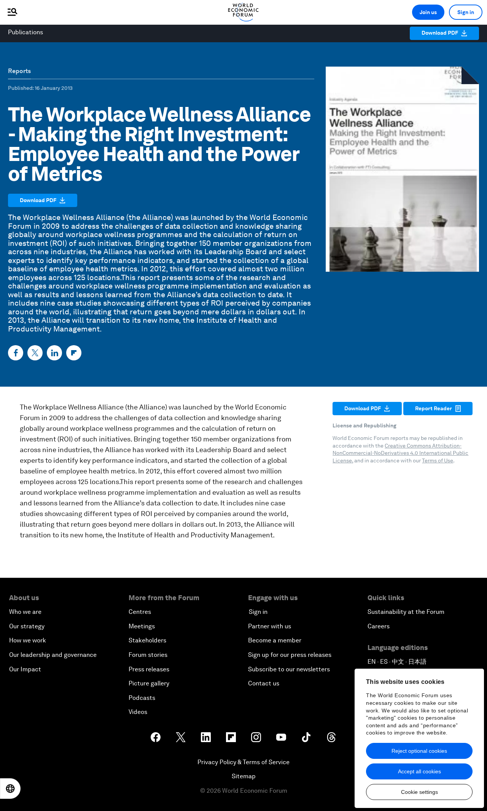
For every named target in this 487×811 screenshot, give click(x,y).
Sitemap (244, 776)
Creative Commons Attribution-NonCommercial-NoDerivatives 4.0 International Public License (400, 453)
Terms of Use (437, 460)
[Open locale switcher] (10, 788)
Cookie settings (419, 792)
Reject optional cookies (419, 751)
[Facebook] (15, 352)
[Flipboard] (73, 352)
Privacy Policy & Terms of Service (243, 762)
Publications (25, 32)
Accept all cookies (419, 771)
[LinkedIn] (54, 352)
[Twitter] (35, 352)
